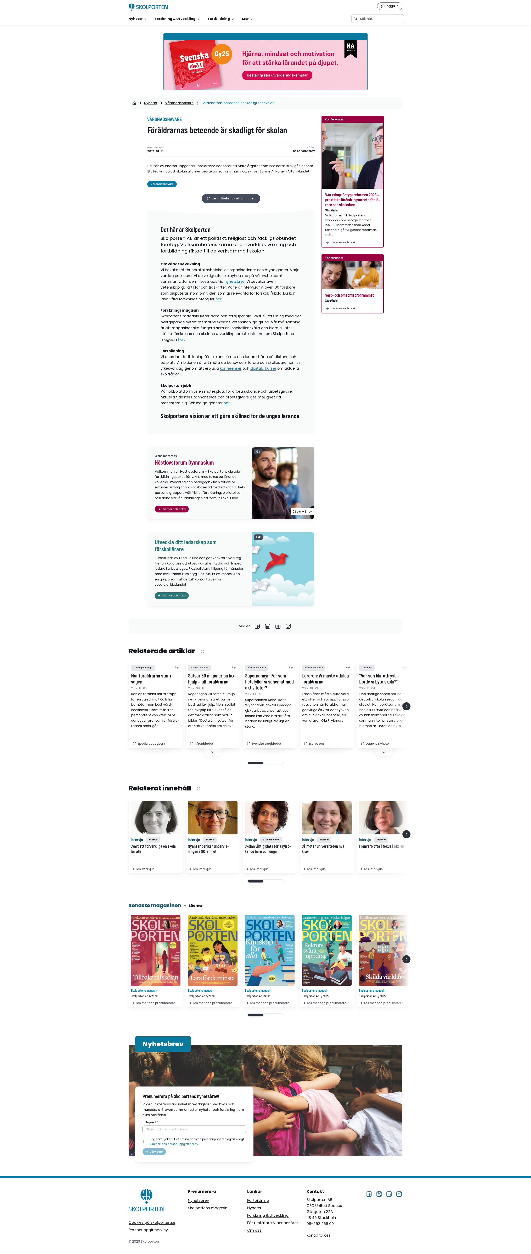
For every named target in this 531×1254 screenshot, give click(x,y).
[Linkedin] (267, 626)
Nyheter (150, 103)
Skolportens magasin (207, 1207)
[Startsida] (134, 103)
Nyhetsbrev (198, 1200)
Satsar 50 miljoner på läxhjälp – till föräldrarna (212, 679)
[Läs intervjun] (155, 817)
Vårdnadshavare (179, 103)
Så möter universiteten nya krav (323, 849)
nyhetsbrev (234, 281)
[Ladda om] (202, 651)
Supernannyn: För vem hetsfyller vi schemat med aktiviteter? (269, 682)
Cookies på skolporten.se (152, 1222)
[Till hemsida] (146, 1201)
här (219, 299)
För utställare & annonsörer (272, 1222)
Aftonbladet (304, 151)
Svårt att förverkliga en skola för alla (153, 849)
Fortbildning (258, 1200)
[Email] (288, 626)
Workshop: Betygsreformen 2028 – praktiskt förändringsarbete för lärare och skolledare (352, 200)
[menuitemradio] (138, 18)
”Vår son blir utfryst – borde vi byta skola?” (379, 679)
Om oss (254, 1230)
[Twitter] (278, 626)
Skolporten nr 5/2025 (372, 996)
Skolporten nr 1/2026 (258, 996)
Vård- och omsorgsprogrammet (349, 295)
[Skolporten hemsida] (148, 7)
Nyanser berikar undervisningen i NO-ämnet (208, 849)
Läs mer (196, 905)
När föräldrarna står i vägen (151, 679)
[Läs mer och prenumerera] (155, 950)
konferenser (230, 368)
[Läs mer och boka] (352, 156)
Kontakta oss (319, 1235)
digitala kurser (263, 368)
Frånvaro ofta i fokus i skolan (381, 846)
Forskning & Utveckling (268, 1215)
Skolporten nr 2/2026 (201, 996)
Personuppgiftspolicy (148, 1229)
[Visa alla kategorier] (176, 667)
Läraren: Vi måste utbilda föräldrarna (325, 679)
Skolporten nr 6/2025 (315, 996)
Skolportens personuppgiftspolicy (174, 1144)
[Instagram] (399, 1193)
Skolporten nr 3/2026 (144, 996)
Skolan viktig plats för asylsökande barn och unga (268, 849)
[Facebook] (257, 626)
